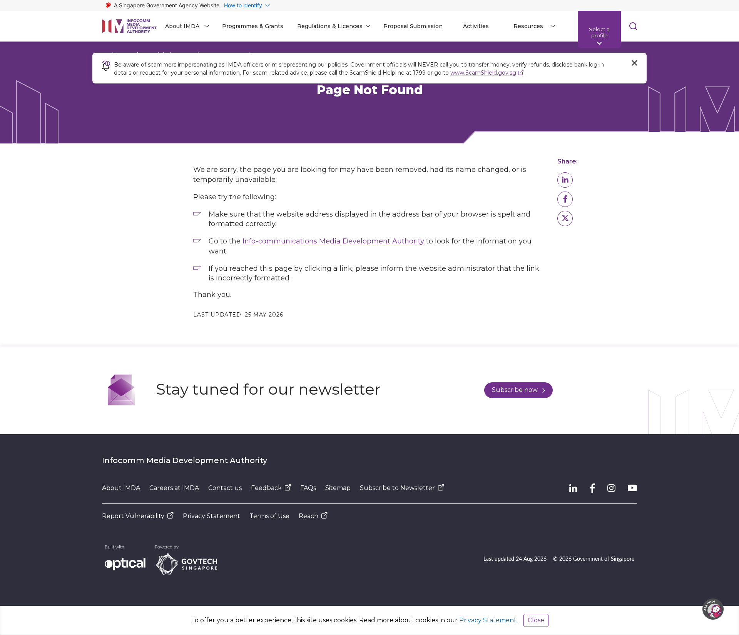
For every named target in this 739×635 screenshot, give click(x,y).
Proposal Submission (413, 26)
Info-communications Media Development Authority (333, 241)
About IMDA (121, 488)
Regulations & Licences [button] (330, 26)
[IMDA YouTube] (632, 488)
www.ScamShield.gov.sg (483, 72)
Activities (476, 26)
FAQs (308, 488)
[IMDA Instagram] (611, 488)
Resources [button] (528, 26)
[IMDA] (129, 26)
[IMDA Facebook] (592, 488)
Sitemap (338, 488)
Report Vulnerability (133, 516)
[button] (565, 180)
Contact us (225, 488)
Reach (308, 516)
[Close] (634, 63)
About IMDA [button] (182, 26)
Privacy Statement (211, 516)
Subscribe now (515, 389)
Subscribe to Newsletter (397, 488)
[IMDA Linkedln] (573, 488)
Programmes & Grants (252, 26)
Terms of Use (269, 516)
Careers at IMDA (174, 488)
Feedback (266, 488)
